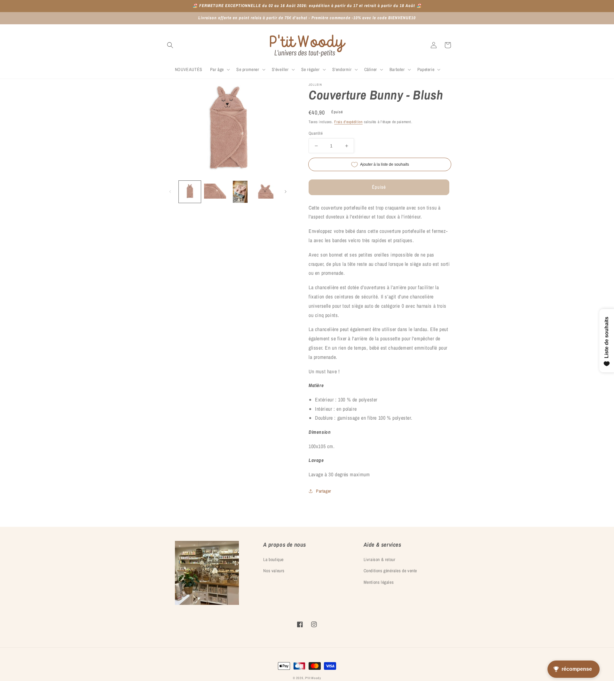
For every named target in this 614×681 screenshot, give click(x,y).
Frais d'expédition (348, 121)
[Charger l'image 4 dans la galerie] (265, 192)
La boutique (273, 559)
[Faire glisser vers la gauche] (170, 192)
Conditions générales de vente (390, 571)
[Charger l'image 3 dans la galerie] (240, 192)
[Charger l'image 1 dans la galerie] (190, 192)
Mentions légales (379, 582)
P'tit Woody (313, 678)
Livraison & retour (380, 559)
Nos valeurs (274, 571)
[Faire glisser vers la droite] (286, 192)
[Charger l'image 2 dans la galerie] (215, 192)
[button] (170, 45)
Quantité (316, 133)
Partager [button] (323, 491)
